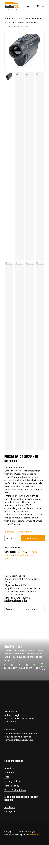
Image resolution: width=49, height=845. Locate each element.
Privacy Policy (12, 781)
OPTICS (18, 18)
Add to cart (33, 538)
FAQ (6, 777)
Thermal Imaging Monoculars (23, 22)
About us (9, 768)
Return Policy (11, 785)
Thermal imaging (34, 18)
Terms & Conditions (15, 790)
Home (7, 18)
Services (9, 772)
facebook (9, 807)
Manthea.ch (33, 835)
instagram (10, 811)
